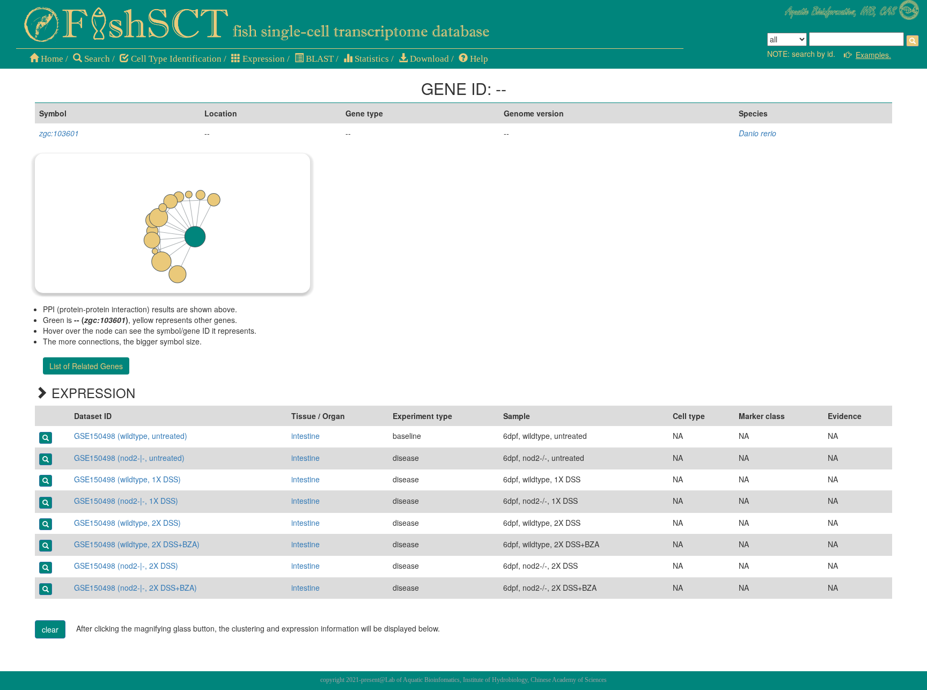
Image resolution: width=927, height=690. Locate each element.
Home (51, 59)
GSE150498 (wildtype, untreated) (130, 435)
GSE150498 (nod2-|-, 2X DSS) (126, 565)
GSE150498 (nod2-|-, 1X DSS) (126, 500)
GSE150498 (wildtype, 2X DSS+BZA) (137, 544)
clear (50, 629)
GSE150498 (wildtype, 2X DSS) (127, 522)
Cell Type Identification (175, 59)
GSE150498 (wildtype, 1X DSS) (127, 479)
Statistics (370, 59)
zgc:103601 (59, 133)
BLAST (319, 59)
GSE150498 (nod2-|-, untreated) (129, 457)
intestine (305, 435)
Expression (262, 59)
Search (96, 59)
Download (428, 59)
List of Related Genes (86, 366)
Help (478, 59)
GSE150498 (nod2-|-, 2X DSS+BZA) (135, 587)
